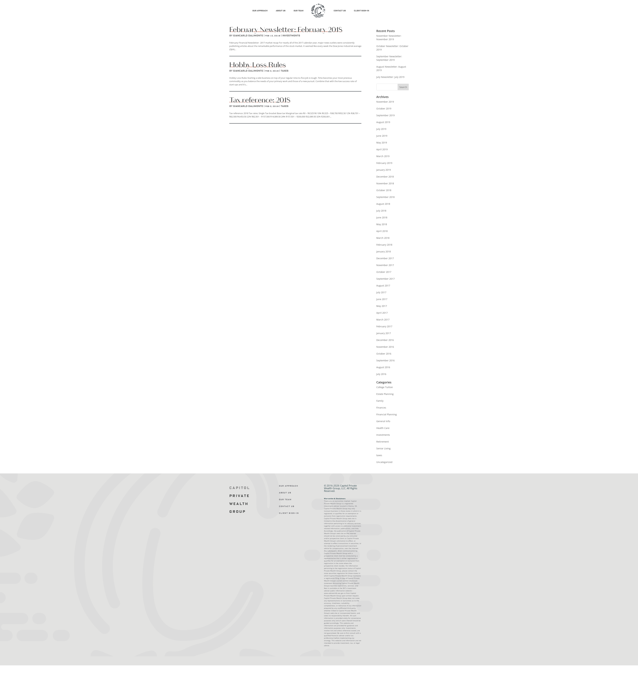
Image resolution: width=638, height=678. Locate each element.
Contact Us (340, 11)
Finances (381, 407)
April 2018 (382, 231)
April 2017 (382, 312)
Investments (291, 36)
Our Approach (260, 11)
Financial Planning (386, 414)
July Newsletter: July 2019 (390, 77)
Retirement (382, 441)
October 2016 (383, 353)
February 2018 (384, 244)
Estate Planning (385, 394)
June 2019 (381, 135)
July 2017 (381, 292)
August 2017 (383, 285)
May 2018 (381, 224)
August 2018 (383, 203)
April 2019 (382, 149)
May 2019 (381, 142)
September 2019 (385, 115)
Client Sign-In (361, 11)
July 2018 (381, 210)
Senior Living (383, 448)
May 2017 (381, 306)
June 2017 (381, 299)
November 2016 (385, 346)
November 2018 (385, 183)
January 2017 (383, 333)
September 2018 (385, 197)
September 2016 (385, 360)
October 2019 (383, 108)
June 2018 (381, 217)
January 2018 (383, 251)
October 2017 (383, 271)
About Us (280, 11)
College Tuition (384, 387)
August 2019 (383, 122)
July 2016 (381, 374)
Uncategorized (384, 462)
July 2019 (381, 129)
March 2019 (382, 156)
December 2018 (385, 176)
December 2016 (385, 340)
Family (379, 400)
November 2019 (385, 101)
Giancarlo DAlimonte (248, 36)
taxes (284, 71)
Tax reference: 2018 (259, 100)
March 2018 (382, 237)
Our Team (299, 11)
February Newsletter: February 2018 (285, 29)
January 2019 (383, 169)
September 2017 (385, 278)
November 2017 (385, 265)
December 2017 (385, 258)
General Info (383, 421)
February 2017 (384, 326)
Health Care (382, 428)
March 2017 (382, 319)
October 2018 (383, 190)
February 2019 (384, 163)
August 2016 (383, 367)
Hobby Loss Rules (257, 64)
